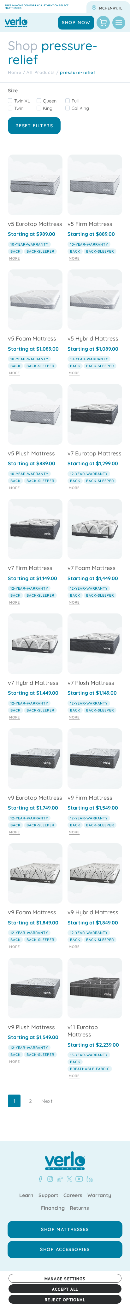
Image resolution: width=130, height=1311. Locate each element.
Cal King (80, 108)
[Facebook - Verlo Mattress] (40, 1179)
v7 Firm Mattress (30, 568)
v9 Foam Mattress (32, 912)
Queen (49, 101)
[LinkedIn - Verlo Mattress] (88, 1179)
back (15, 251)
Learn (26, 1195)
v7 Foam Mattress (91, 568)
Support (48, 1195)
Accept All (65, 1289)
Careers (72, 1195)
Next (46, 1101)
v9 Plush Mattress (31, 1027)
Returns (79, 1208)
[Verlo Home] (65, 1160)
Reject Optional (65, 1299)
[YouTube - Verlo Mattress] (78, 1179)
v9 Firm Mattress (90, 797)
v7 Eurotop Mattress (94, 453)
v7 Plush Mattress (91, 682)
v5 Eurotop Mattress (35, 224)
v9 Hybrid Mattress (93, 912)
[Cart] (103, 22)
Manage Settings (65, 1278)
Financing (53, 1208)
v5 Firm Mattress (90, 224)
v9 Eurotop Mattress (35, 797)
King (47, 108)
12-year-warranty (89, 474)
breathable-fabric (89, 1069)
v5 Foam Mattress (32, 338)
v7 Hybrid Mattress (33, 682)
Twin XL (22, 101)
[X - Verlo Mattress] (68, 1179)
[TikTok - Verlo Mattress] (58, 1179)
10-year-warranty (29, 244)
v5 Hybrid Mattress (93, 338)
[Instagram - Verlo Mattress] (48, 1179)
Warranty (99, 1195)
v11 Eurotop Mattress (83, 1030)
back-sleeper (40, 251)
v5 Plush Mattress (31, 453)
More (14, 258)
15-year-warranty (89, 1055)
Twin (18, 108)
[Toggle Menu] (118, 22)
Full (75, 101)
